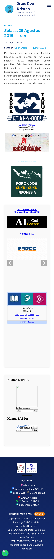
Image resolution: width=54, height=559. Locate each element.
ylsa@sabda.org (17, 544)
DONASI (39, 514)
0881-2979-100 (25, 541)
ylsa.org (39, 544)
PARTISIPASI (26, 514)
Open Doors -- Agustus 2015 (30, 47)
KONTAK (13, 514)
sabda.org (27, 548)
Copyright (14, 518)
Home (9, 25)
